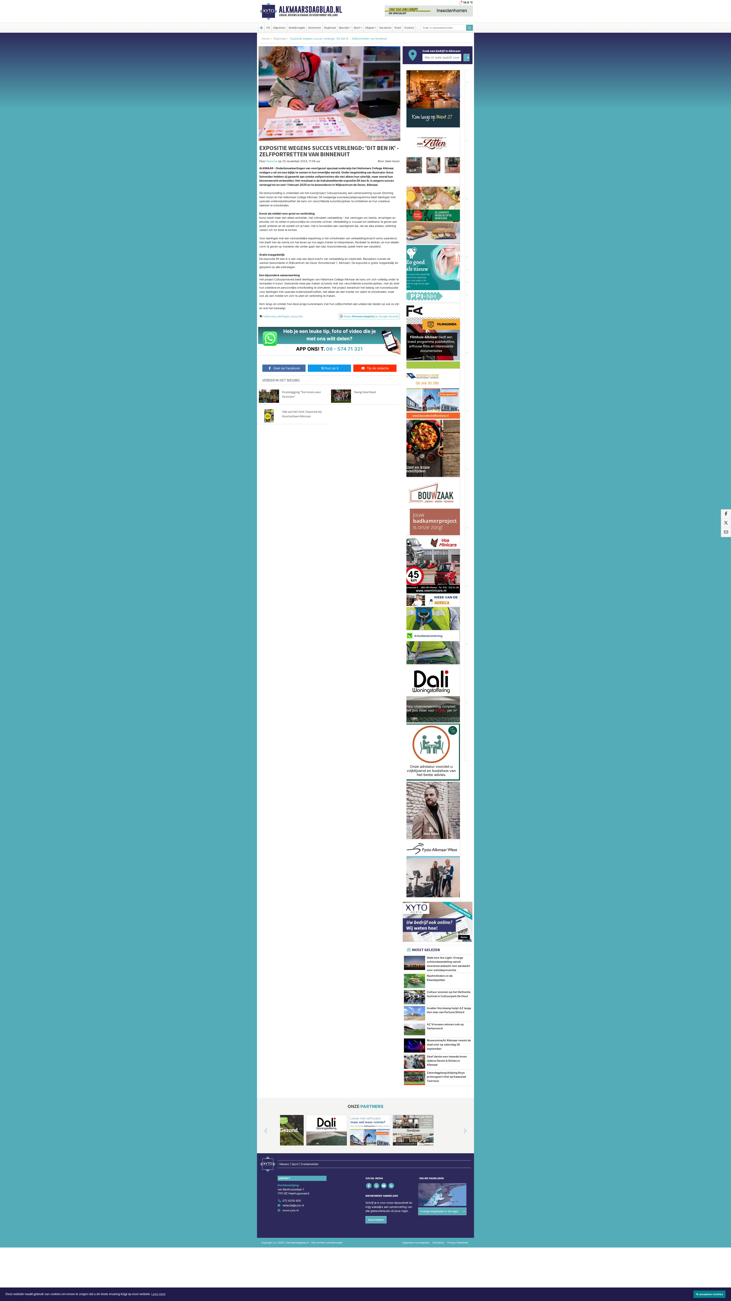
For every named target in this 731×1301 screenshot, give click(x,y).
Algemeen (279, 27)
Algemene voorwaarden (415, 1105)
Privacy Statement (457, 1105)
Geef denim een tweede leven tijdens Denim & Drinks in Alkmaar (447, 923)
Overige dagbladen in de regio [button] (439, 1074)
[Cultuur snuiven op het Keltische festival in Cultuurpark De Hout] (414, 860)
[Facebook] (369, 1048)
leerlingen (284, 316)
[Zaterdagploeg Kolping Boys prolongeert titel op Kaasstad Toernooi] (414, 941)
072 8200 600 (292, 1063)
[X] (376, 1048)
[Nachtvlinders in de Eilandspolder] (414, 844)
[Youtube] (384, 1048)
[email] (726, 532)
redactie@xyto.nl (293, 1068)
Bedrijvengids (297, 27)
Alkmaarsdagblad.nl (310, 9)
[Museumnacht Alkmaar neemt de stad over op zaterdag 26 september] (414, 908)
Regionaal (330, 27)
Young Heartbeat (365, 392)
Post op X (331, 368)
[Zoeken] (469, 28)
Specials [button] (344, 27)
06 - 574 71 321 (344, 349)
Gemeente (314, 27)
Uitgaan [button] (369, 27)
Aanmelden (376, 1083)
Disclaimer (438, 1105)
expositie (297, 316)
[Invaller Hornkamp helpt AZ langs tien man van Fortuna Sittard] (414, 876)
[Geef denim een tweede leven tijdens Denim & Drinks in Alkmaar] (414, 924)
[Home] (261, 28)
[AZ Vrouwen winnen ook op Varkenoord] (414, 892)
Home (265, 38)
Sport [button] (357, 27)
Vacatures (385, 27)
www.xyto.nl (290, 1073)
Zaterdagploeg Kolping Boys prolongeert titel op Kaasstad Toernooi (446, 939)
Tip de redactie (378, 368)
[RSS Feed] (391, 1048)
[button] (261, 994)
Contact (409, 27)
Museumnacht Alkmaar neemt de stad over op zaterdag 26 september (449, 907)
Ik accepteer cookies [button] (709, 1294)
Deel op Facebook (287, 368)
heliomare (269, 316)
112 (268, 27)
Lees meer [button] (158, 1294)
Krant (398, 27)
